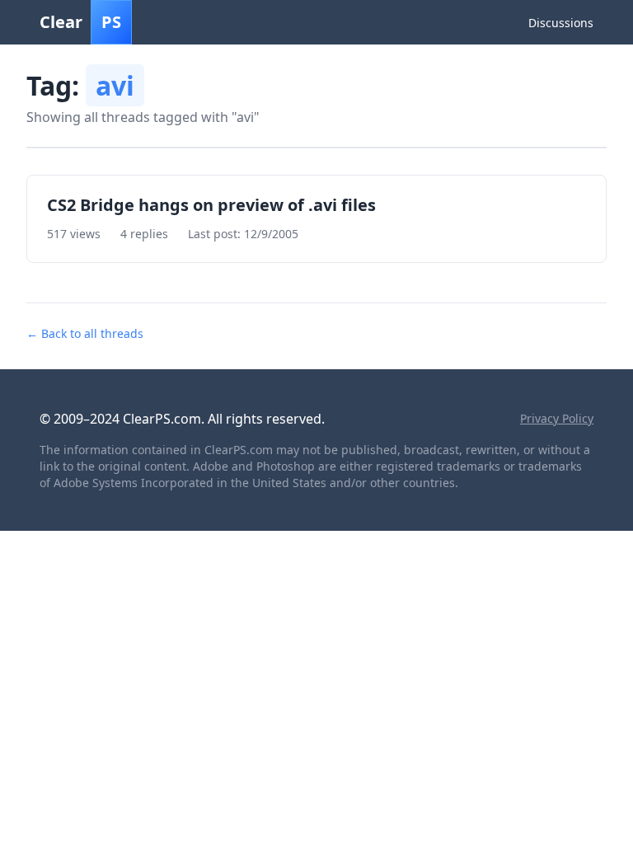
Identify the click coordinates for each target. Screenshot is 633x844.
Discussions (560, 22)
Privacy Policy (556, 418)
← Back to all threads (84, 333)
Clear (80, 22)
